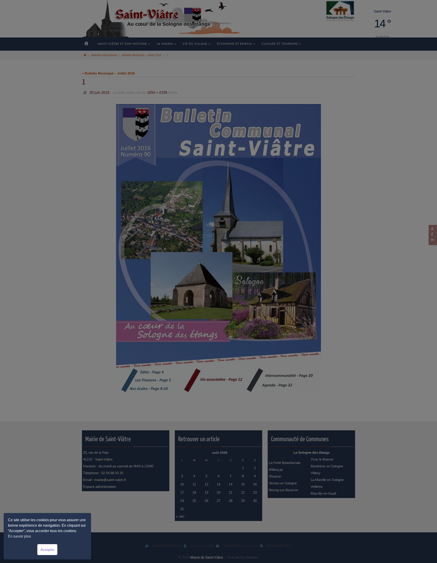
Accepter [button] (47, 549)
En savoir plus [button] (19, 536)
